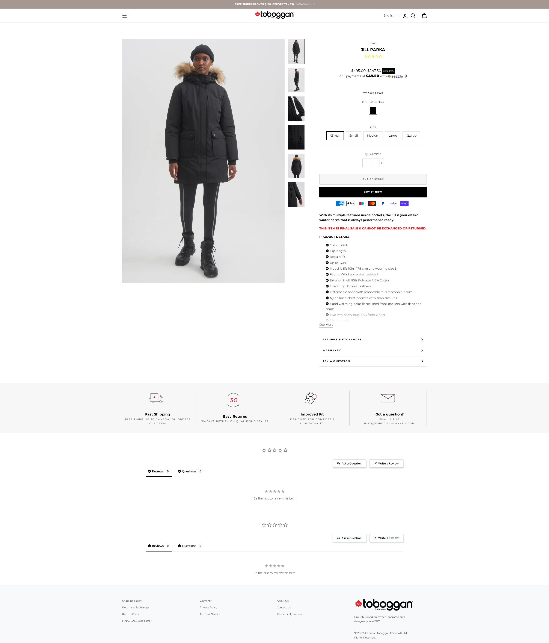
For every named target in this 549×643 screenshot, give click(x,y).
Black (373, 110)
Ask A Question (336, 361)
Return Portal (131, 614)
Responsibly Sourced (290, 614)
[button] (391, 15)
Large (392, 135)
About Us (283, 600)
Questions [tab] (189, 471)
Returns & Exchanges (342, 339)
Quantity (373, 154)
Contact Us (284, 607)
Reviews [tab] (158, 471)
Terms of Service (210, 614)
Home (372, 43)
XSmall (335, 135)
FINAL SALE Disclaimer (137, 620)
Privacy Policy (208, 607)
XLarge (411, 135)
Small (353, 135)
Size (373, 127)
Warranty (332, 350)
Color (373, 102)
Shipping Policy (132, 600)
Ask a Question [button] (352, 463)
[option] (274, 4)
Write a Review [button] (388, 463)
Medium (373, 135)
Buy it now (373, 192)
